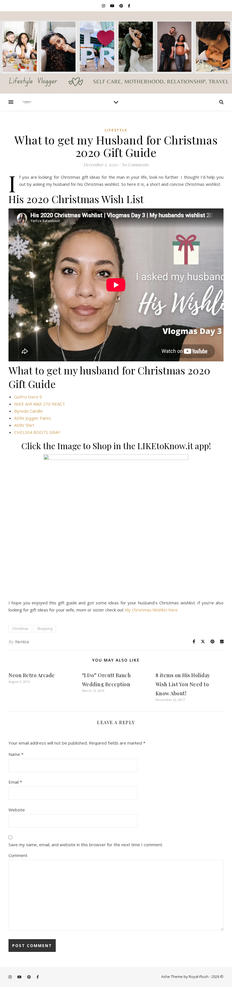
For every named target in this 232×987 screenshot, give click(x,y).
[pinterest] (121, 5)
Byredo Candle (28, 411)
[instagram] (104, 5)
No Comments (135, 164)
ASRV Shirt (24, 425)
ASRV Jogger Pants (32, 418)
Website (16, 810)
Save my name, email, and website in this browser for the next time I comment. (85, 844)
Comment (17, 855)
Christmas (20, 628)
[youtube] (112, 5)
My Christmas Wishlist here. (152, 610)
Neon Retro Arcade (31, 675)
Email (15, 782)
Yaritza (22, 641)
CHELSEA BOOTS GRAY (37, 432)
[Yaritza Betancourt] (116, 52)
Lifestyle (116, 130)
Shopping (44, 628)
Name (15, 754)
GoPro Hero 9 (28, 397)
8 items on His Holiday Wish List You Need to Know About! (183, 684)
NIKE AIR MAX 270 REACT (39, 404)
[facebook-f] (129, 5)
